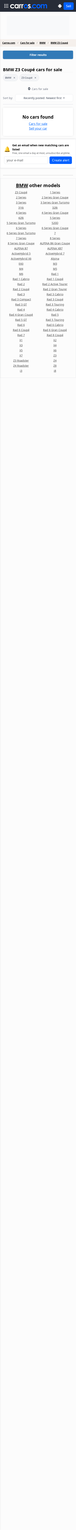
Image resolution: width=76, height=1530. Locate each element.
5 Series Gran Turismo (21, 223)
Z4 (55, 360)
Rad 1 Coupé (55, 279)
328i (55, 207)
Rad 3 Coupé (55, 299)
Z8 (55, 365)
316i (21, 207)
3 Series (21, 202)
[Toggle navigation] (6, 6)
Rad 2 (21, 284)
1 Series (55, 192)
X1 (21, 340)
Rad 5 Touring (55, 320)
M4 (21, 269)
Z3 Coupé (26, 77)
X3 (21, 345)
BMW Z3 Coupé (59, 43)
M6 (21, 274)
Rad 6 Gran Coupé (55, 330)
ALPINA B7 (21, 248)
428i (21, 218)
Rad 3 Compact (21, 299)
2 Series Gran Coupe (55, 197)
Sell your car (38, 128)
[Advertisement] (38, 25)
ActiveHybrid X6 (21, 258)
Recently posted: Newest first (43, 98)
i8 (55, 371)
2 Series (21, 197)
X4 (55, 345)
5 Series (55, 218)
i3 (21, 371)
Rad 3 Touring (55, 304)
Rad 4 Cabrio (55, 309)
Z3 (55, 355)
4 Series (21, 213)
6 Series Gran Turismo (21, 233)
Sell (68, 6)
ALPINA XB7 (55, 248)
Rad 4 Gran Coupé (21, 315)
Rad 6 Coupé (21, 330)
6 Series (21, 228)
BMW (43, 43)
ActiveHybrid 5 (21, 253)
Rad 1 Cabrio (21, 279)
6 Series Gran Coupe (55, 228)
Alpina (55, 258)
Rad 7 (21, 335)
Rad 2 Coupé (21, 289)
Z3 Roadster (21, 360)
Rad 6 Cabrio (55, 325)
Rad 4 (21, 309)
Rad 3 (21, 294)
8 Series (55, 238)
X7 (21, 355)
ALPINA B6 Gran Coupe (55, 243)
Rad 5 (55, 315)
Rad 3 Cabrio (55, 294)
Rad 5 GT (21, 320)
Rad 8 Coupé (55, 335)
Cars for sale (27, 43)
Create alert (60, 160)
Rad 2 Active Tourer (55, 284)
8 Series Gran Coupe (21, 243)
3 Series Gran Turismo (55, 202)
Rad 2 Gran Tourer (55, 289)
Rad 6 (21, 325)
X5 (21, 350)
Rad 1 (55, 274)
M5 (55, 269)
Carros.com (8, 43)
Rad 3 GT (21, 304)
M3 (55, 264)
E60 (21, 264)
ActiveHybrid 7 (55, 253)
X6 (55, 350)
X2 (55, 340)
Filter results (38, 55)
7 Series (21, 238)
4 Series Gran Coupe (55, 213)
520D (55, 223)
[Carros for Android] (60, 6)
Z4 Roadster (21, 365)
